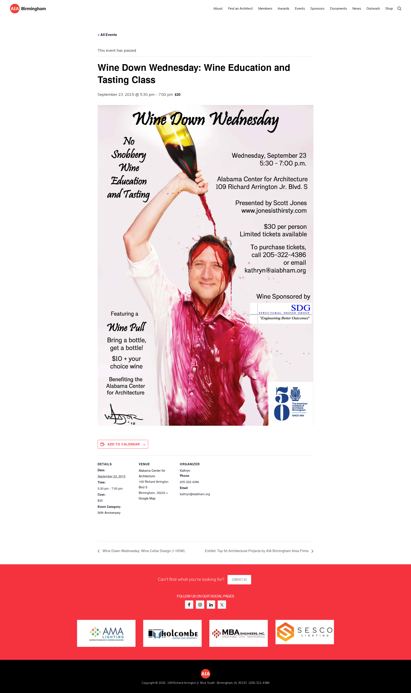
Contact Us (239, 580)
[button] (399, 8)
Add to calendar (123, 444)
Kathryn (185, 470)
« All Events (107, 34)
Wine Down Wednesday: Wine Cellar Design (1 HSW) (143, 550)
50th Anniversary (109, 512)
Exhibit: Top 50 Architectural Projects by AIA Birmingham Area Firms (257, 550)
